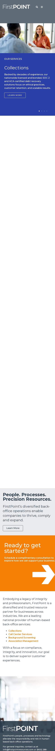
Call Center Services (20, 634)
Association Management (23, 641)
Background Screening (21, 637)
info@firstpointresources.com (18, 749)
